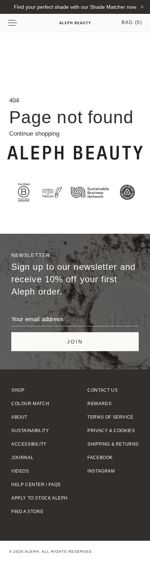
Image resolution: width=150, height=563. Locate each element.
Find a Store (27, 511)
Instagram (101, 471)
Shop (17, 390)
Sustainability (30, 430)
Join (75, 342)
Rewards (99, 403)
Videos (20, 471)
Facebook (100, 457)
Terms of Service (110, 417)
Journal (22, 457)
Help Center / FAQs (36, 484)
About (19, 417)
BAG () (132, 22)
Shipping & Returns (113, 444)
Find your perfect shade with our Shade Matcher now (75, 7)
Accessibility (29, 444)
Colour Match (30, 403)
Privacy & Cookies (111, 430)
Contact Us (102, 390)
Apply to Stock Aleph (39, 498)
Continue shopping (34, 133)
